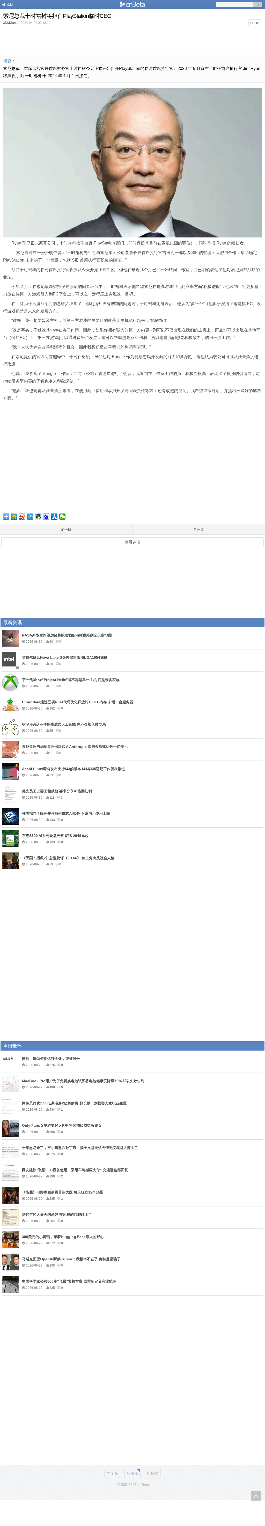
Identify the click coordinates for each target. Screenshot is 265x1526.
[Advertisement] (132, 40)
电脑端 (153, 1473)
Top (256, 1496)
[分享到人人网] (54, 517)
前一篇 (66, 530)
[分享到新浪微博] (22, 517)
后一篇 (199, 530)
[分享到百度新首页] (46, 517)
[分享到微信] (62, 517)
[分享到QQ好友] (38, 517)
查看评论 (132, 542)
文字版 (112, 1473)
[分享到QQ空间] (14, 517)
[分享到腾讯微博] (30, 517)
